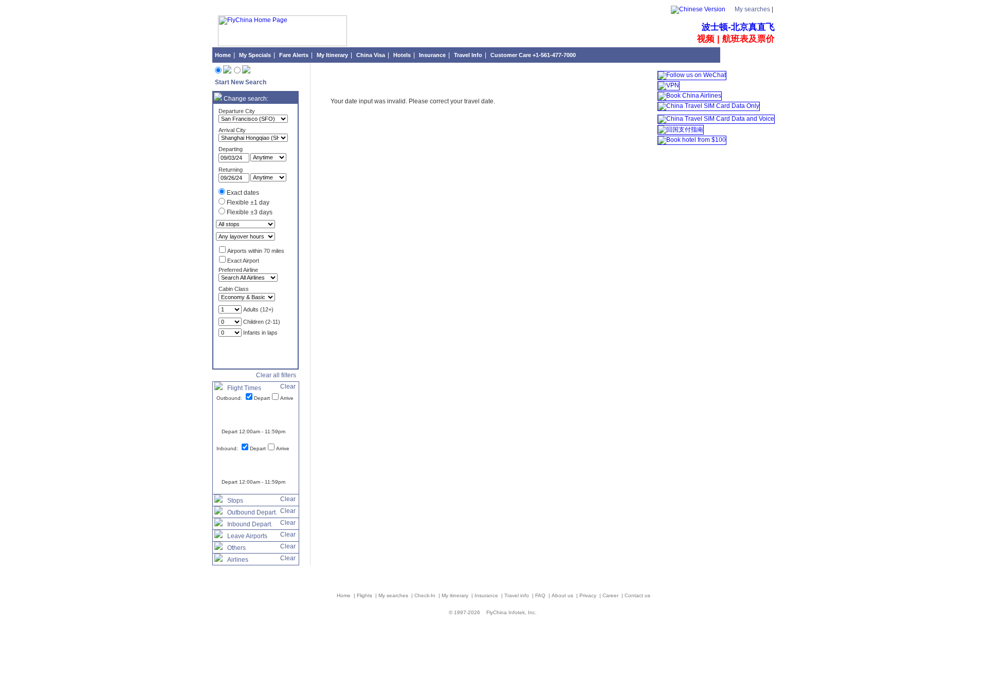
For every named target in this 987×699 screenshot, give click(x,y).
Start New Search (240, 82)
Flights (365, 595)
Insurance (432, 55)
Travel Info (468, 55)
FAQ (541, 595)
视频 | (709, 39)
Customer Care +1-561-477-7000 (533, 55)
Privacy (588, 595)
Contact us (637, 595)
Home (223, 55)
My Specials (255, 55)
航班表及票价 (748, 39)
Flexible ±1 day (248, 202)
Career (611, 595)
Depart (262, 398)
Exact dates (243, 192)
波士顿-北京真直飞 (738, 27)
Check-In (425, 595)
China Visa (370, 55)
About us (563, 595)
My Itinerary (332, 55)
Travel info (517, 595)
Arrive (287, 398)
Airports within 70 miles (255, 251)
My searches (752, 9)
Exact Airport (243, 260)
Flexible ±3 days (249, 212)
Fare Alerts (293, 55)
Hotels (402, 55)
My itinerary (456, 595)
